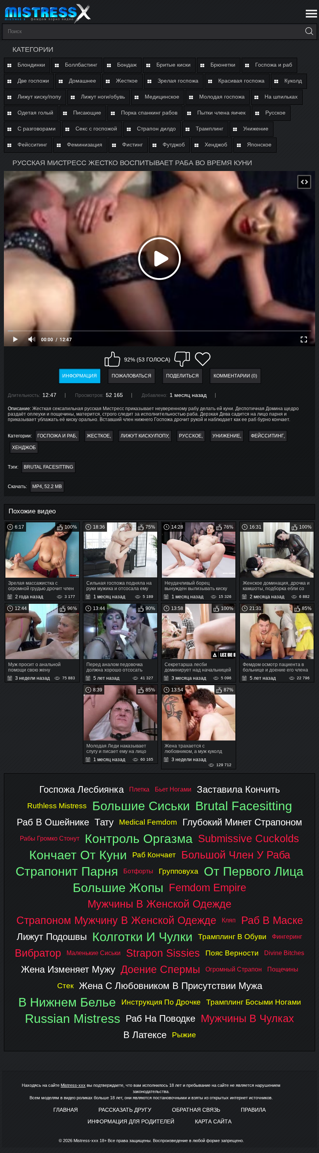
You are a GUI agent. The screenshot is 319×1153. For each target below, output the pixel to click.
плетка (139, 789)
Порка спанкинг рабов (149, 112)
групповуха (178, 871)
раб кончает (154, 855)
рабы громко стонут (49, 838)
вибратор (38, 953)
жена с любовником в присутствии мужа (170, 985)
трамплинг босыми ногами (253, 1002)
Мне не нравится (182, 359)
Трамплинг (209, 128)
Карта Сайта (213, 1121)
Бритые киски (173, 65)
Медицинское (162, 96)
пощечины (282, 969)
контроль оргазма (139, 838)
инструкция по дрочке (161, 1002)
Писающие (87, 112)
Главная (65, 1110)
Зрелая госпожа (178, 81)
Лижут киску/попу (39, 96)
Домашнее (82, 81)
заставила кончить (238, 789)
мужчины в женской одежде (159, 904)
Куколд (293, 81)
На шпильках (281, 96)
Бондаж (127, 65)
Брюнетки (222, 65)
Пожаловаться (131, 376)
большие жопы (118, 887)
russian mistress (72, 1018)
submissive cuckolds (248, 838)
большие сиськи (141, 806)
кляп (229, 920)
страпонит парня (67, 871)
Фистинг (132, 144)
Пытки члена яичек (221, 112)
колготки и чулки (142, 937)
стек (65, 986)
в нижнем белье (67, 1002)
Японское (259, 144)
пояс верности (232, 953)
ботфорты (138, 871)
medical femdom (148, 822)
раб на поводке (160, 1018)
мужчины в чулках (247, 1018)
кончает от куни (78, 855)
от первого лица (253, 871)
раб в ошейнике (53, 822)
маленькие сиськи (94, 953)
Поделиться (182, 376)
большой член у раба (235, 855)
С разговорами (37, 128)
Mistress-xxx (73, 1085)
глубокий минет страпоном (242, 822)
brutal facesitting (48, 467)
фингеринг (287, 936)
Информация (79, 376)
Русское (275, 112)
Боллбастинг (81, 65)
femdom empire (207, 887)
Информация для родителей (131, 1121)
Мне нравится (112, 359)
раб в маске (272, 920)
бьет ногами (173, 789)
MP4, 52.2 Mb (47, 486)
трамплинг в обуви (232, 937)
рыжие (184, 1035)
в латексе (145, 1035)
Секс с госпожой (96, 128)
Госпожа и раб (273, 65)
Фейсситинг (32, 144)
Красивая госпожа (241, 81)
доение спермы (160, 969)
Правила (253, 1110)
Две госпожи (33, 81)
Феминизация (84, 144)
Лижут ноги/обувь (103, 96)
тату (104, 822)
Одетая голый (35, 112)
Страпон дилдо (156, 128)
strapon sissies (163, 953)
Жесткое (127, 81)
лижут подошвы (52, 936)
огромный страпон (233, 969)
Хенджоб (216, 144)
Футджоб (174, 144)
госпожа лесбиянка (81, 789)
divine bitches (284, 953)
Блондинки (31, 65)
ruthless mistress (57, 806)
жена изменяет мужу (68, 969)
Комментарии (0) (235, 376)
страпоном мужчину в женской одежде (116, 920)
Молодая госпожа (222, 96)
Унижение (255, 128)
